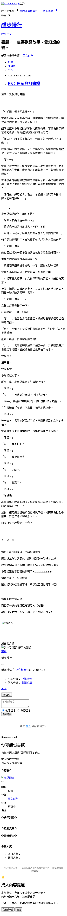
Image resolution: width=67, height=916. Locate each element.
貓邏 (4, 651)
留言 (26, 669)
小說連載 (26, 679)
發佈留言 (7, 714)
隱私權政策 (57, 868)
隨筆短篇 (26, 682)
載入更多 (7, 695)
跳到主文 (6, 34)
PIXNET (15, 868)
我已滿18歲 (8, 909)
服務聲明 (35, 871)
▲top (4, 688)
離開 (19, 909)
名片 (10, 70)
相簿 (10, 62)
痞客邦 (19, 669)
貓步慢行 (11, 25)
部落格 (12, 66)
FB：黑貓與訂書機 (24, 83)
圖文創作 (28, 55)
